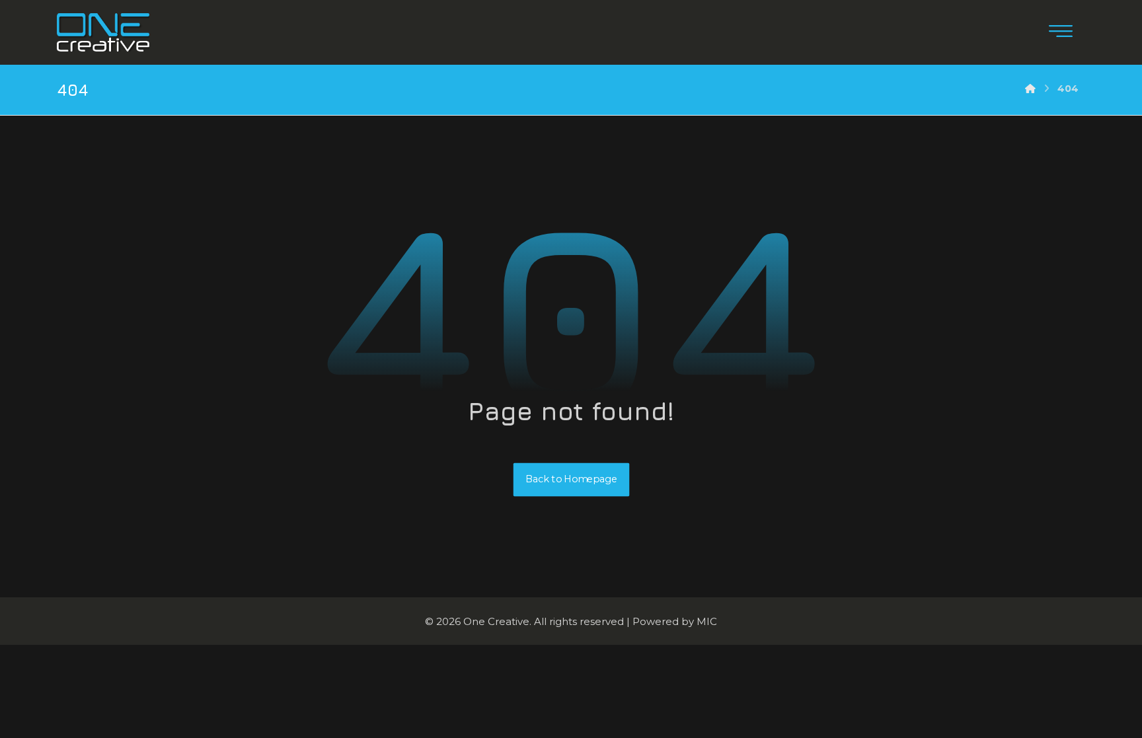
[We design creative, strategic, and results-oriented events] (103, 32)
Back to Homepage (571, 479)
